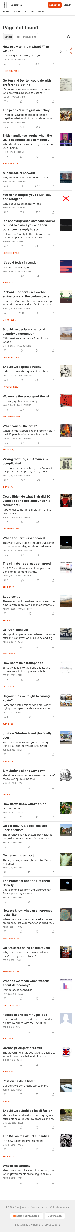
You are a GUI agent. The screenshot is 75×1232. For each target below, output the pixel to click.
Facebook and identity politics (25, 1015)
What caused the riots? (20, 426)
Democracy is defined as (17, 989)
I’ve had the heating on (16, 267)
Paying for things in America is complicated (25, 461)
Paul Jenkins (18, 59)
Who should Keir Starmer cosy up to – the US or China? (28, 146)
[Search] (68, 36)
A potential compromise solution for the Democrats (27, 511)
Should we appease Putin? (22, 367)
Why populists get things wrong (22, 203)
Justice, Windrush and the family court (27, 735)
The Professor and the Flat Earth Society (26, 883)
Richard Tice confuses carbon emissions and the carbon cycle (26, 294)
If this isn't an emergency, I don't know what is (26, 339)
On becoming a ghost (18, 855)
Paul (20, 642)
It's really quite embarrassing (20, 401)
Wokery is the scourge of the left (27, 396)
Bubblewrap (11, 596)
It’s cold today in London (20, 262)
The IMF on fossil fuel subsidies (26, 1136)
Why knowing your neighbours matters (26, 177)
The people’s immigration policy (26, 110)
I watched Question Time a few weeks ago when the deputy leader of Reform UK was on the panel (28, 302)
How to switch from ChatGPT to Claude (26, 49)
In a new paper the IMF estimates (23, 1140)
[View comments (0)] (20, 64)
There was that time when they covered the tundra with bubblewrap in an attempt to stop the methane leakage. (29, 602)
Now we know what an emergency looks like (27, 912)
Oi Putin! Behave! (15, 630)
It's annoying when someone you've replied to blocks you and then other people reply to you (29, 225)
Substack (20, 1224)
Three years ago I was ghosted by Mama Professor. (27, 861)
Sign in (68, 4)
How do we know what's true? (24, 804)
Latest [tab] (8, 36)
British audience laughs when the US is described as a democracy (27, 137)
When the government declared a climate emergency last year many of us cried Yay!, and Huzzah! (28, 920)
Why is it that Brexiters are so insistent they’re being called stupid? (26, 954)
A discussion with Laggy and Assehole (25, 371)
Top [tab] (18, 36)
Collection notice (60, 1207)
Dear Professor (12, 808)
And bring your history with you (22, 55)
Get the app (55, 1215)
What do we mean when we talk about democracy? (26, 983)
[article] (37, 55)
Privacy (35, 1207)
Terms (44, 1207)
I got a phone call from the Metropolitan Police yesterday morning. (27, 891)
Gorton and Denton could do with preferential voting (27, 82)
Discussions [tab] (29, 36)
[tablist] (20, 36)
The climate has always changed (27, 563)
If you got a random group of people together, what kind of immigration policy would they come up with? (28, 116)
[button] (6, 11)
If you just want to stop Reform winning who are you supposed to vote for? (27, 90)
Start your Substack (28, 1215)
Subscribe (54, 4)
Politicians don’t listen (19, 1081)
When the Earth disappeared (24, 538)
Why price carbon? (17, 1165)
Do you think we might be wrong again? (26, 698)
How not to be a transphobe (23, 663)
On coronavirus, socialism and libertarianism (25, 828)
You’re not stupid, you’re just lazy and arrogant (27, 197)
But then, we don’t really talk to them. (25, 1085)
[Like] (5, 64)
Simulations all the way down (24, 770)
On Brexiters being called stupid (26, 948)
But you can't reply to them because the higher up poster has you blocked (26, 235)
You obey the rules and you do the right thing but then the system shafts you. (26, 743)
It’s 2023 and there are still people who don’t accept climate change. (26, 569)
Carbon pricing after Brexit (22, 1048)
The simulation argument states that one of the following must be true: (29, 777)
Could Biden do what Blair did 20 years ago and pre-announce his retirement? (26, 501)
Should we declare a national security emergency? (24, 331)
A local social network (19, 173)
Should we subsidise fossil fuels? (27, 1110)
